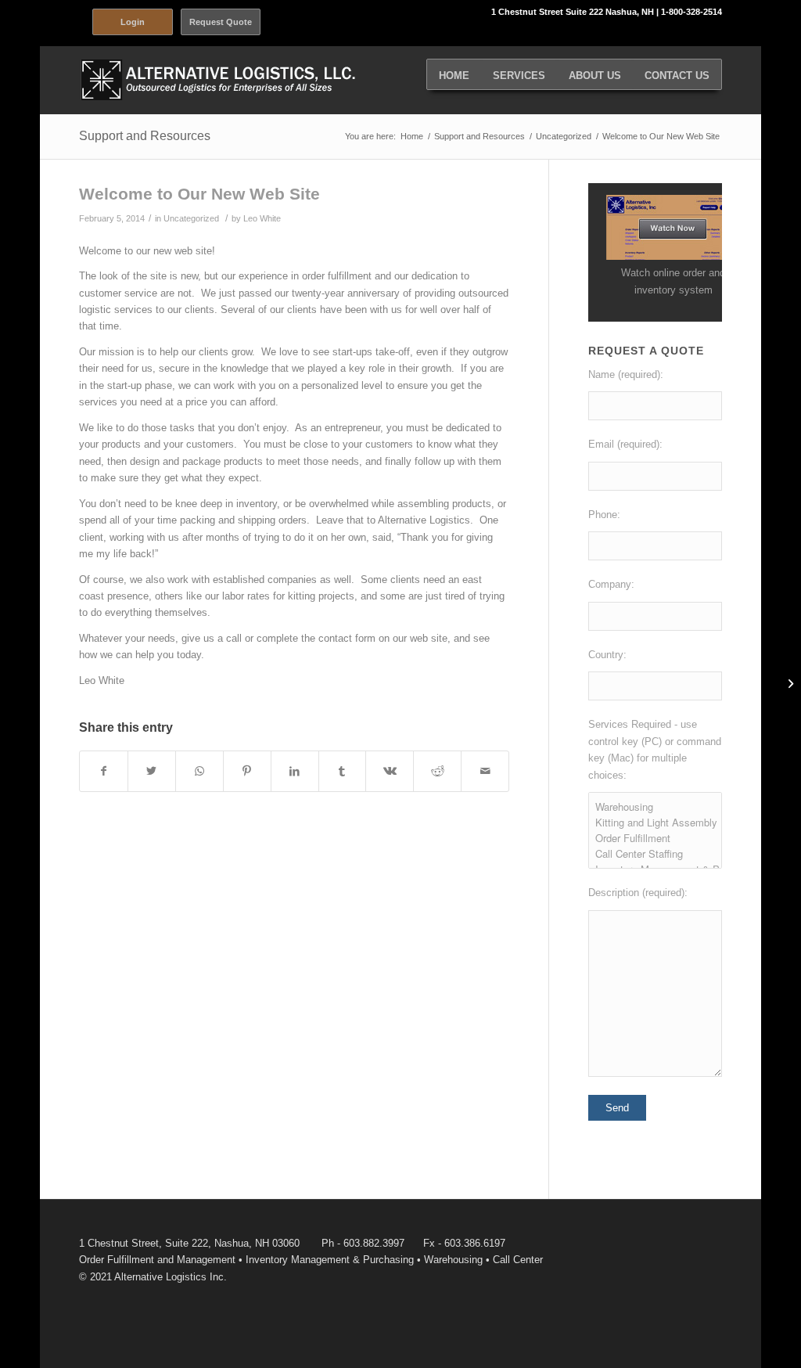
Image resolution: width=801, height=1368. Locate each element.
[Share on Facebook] (104, 771)
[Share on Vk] (389, 771)
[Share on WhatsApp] (199, 771)
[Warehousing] (655, 807)
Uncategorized (191, 218)
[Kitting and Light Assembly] (655, 822)
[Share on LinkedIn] (294, 771)
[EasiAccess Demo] (673, 256)
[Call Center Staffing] (655, 854)
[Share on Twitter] (151, 771)
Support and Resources (144, 135)
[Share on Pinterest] (247, 771)
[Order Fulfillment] (655, 838)
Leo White (262, 218)
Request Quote (220, 22)
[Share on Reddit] (437, 771)
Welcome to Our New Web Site (199, 194)
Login (132, 22)
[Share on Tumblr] (342, 771)
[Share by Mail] (485, 771)
